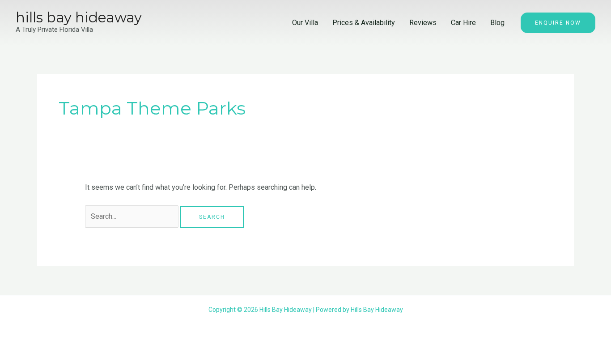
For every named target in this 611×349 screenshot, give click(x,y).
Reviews (423, 22)
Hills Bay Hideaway (79, 17)
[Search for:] (132, 216)
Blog (497, 22)
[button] (558, 23)
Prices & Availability (363, 22)
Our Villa (305, 22)
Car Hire (463, 22)
